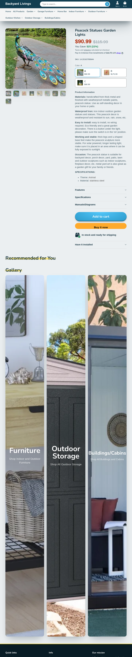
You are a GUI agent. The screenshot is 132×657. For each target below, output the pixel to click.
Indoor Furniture (76, 11)
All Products (18, 11)
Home (8, 11)
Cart (125, 4)
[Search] (107, 4)
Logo (18, 4)
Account (117, 4)
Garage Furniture (45, 11)
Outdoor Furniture (96, 11)
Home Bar (62, 11)
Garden (30, 11)
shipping (87, 50)
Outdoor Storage (32, 17)
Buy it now (101, 227)
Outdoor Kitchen (12, 17)
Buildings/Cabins (52, 17)
